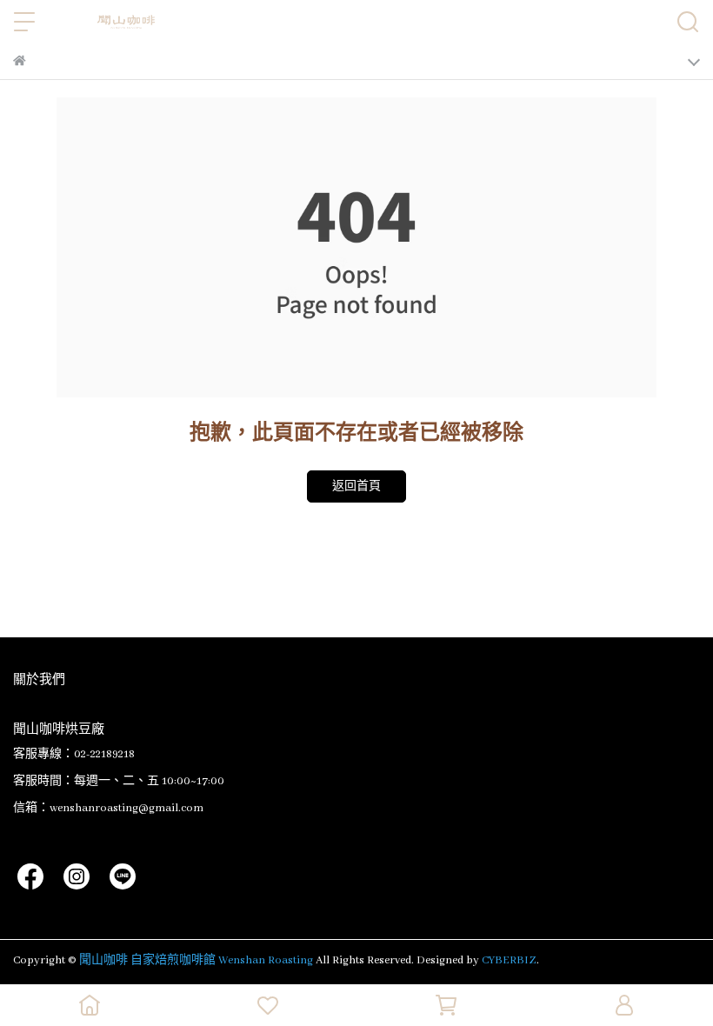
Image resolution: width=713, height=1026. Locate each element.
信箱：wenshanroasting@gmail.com (108, 808)
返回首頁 (356, 486)
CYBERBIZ (509, 960)
